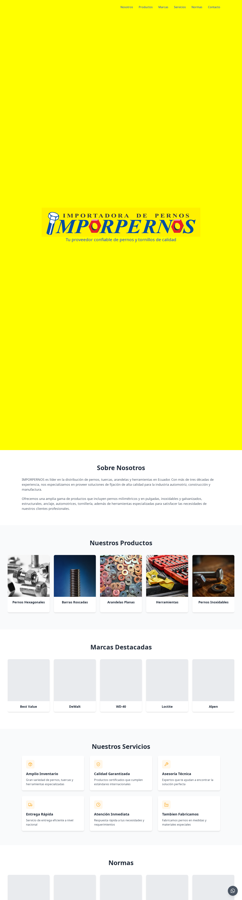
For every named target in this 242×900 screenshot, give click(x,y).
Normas (197, 7)
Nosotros (126, 7)
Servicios (180, 7)
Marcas (163, 7)
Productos (146, 7)
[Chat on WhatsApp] (233, 891)
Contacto (214, 7)
